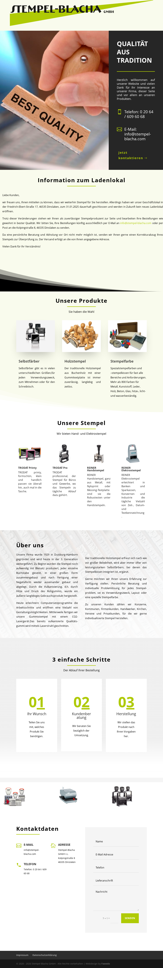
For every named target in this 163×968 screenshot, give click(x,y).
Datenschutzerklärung (44, 955)
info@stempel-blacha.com (135, 223)
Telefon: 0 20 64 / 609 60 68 (138, 114)
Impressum (22, 955)
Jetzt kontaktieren (130, 155)
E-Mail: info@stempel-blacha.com (137, 133)
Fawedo (105, 963)
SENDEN (130, 918)
